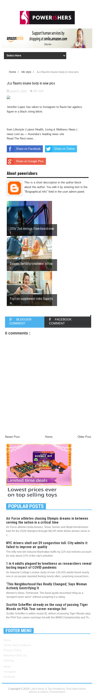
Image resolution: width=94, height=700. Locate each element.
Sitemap (8, 660)
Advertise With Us (14, 655)
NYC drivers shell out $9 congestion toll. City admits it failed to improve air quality (46, 545)
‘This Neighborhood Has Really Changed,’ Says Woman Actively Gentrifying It (46, 586)
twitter (7, 666)
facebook (9, 676)
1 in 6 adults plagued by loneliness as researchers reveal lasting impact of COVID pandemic (48, 565)
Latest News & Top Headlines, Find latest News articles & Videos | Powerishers (57, 690)
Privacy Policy (12, 650)
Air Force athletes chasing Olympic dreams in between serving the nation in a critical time (47, 520)
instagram (9, 671)
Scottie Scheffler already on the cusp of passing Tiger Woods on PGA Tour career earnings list (47, 607)
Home (7, 640)
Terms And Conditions (17, 645)
